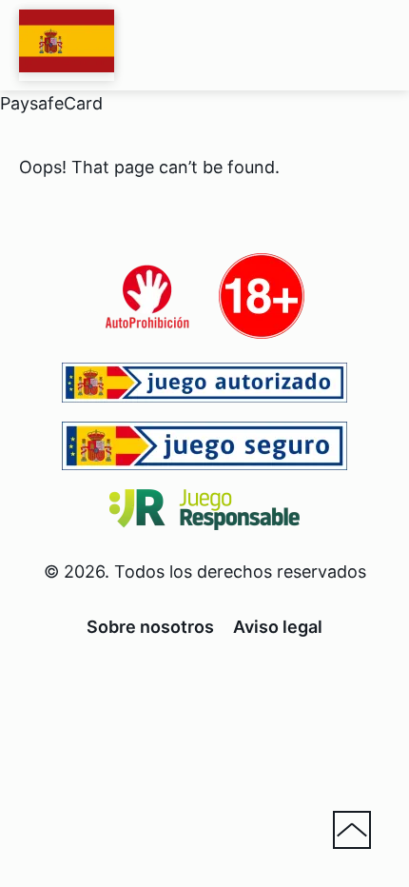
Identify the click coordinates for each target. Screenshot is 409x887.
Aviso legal (277, 627)
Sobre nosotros (150, 627)
